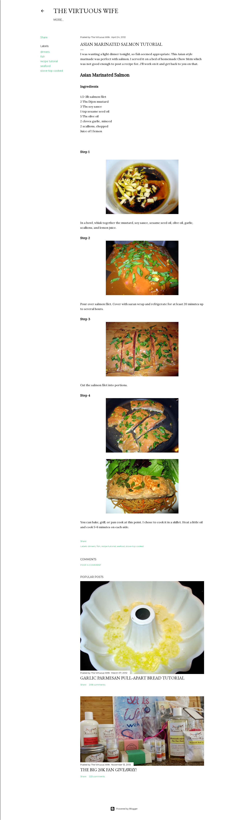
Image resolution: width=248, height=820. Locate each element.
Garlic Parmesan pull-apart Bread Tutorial (132, 678)
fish (42, 56)
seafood (45, 66)
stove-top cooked (51, 70)
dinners (45, 52)
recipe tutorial (49, 61)
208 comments (97, 684)
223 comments (97, 776)
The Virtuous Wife (85, 11)
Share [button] (44, 37)
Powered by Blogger (127, 808)
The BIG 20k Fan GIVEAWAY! (108, 769)
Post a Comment (90, 565)
